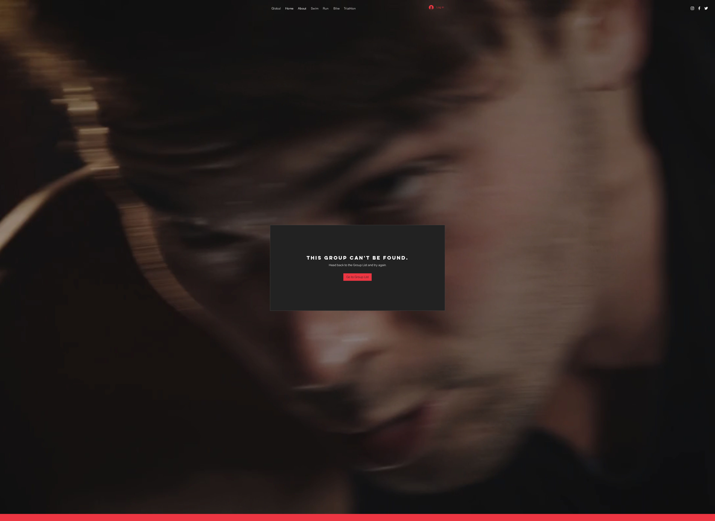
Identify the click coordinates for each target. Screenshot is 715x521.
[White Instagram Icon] (692, 8)
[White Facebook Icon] (699, 8)
